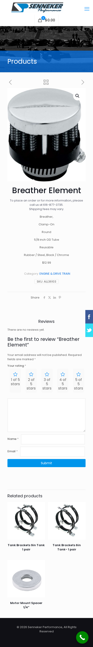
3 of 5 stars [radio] (46, 384)
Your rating (16, 366)
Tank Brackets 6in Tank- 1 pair (67, 547)
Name (13, 439)
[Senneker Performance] (46, 7)
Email (12, 451)
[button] (77, 95)
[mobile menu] (87, 9)
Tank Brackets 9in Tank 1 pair (26, 547)
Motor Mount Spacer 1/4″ (26, 605)
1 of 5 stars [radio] (15, 382)
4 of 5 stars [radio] (62, 384)
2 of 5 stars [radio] (31, 384)
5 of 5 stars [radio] (78, 384)
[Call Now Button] (82, 637)
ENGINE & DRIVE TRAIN (55, 273)
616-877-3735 (53, 205)
